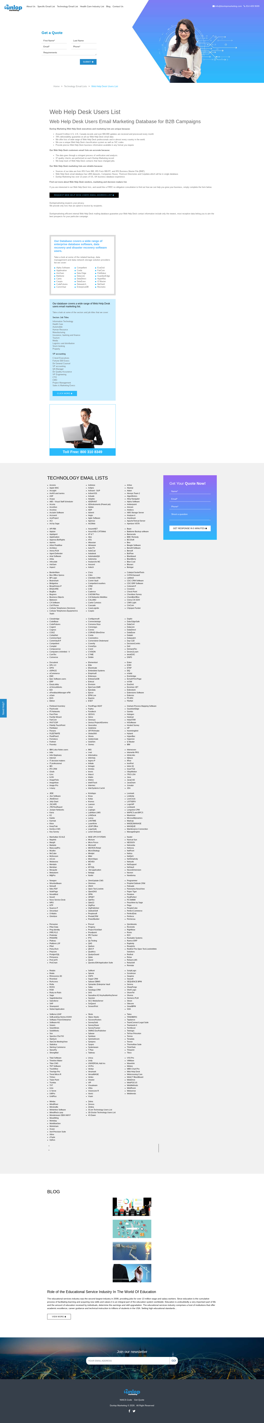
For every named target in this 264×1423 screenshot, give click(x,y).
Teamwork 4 (132, 1025)
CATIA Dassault (133, 575)
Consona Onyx (94, 624)
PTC (90, 938)
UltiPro (52, 1094)
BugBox (53, 592)
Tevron (130, 1042)
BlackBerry (131, 559)
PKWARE (53, 938)
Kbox (52, 823)
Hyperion (131, 739)
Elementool (93, 662)
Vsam (90, 1096)
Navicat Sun (132, 840)
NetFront (130, 851)
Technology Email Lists (75, 86)
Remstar (130, 965)
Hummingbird (132, 731)
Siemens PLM (133, 998)
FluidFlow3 (54, 736)
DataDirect (81, 279)
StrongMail (54, 1053)
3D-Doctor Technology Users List (102, 1112)
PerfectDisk (131, 914)
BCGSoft (130, 540)
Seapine (130, 976)
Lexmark (130, 793)
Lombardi (131, 807)
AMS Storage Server (135, 513)
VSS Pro (130, 1058)
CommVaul (61, 287)
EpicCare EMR (94, 687)
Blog (108, 6)
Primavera (54, 957)
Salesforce (54, 1001)
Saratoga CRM (94, 990)
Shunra (130, 995)
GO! (174, 1360)
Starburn (53, 1039)
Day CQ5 (131, 641)
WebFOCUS (132, 1083)
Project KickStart (95, 930)
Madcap (130, 821)
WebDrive (131, 1080)
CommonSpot (55, 638)
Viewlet (91, 1080)
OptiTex (91, 900)
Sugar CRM (93, 979)
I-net (90, 752)
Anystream (131, 518)
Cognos (53, 630)
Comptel (53, 646)
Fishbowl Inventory (57, 706)
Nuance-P (54, 908)
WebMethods (132, 1085)
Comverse (54, 657)
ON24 (90, 886)
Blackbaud (131, 556)
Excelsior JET (132, 687)
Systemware (93, 1047)
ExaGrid (101, 268)
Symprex (91, 1042)
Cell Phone (54, 605)
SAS (90, 993)
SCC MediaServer (95, 1001)
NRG (52, 903)
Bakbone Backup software (138, 531)
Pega (129, 905)
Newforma (131, 875)
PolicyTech (54, 949)
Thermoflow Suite (134, 1044)
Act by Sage (54, 524)
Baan (129, 529)
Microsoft (92, 845)
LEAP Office (93, 826)
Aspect (52, 567)
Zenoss (91, 1104)
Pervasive (54, 924)
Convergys (92, 627)
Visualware (92, 1085)
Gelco (90, 717)
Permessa (131, 919)
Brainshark (54, 581)
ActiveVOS (92, 493)
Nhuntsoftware (56, 883)
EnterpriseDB (83, 287)
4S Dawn (92, 1115)
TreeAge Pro (55, 1072)
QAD (90, 943)
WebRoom (131, 1088)
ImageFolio (54, 780)
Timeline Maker (56, 1061)
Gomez (91, 744)
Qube (90, 957)
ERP (51, 682)
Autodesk (92, 553)
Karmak (53, 821)
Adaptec (91, 499)
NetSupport (131, 864)
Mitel (90, 856)
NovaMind (54, 894)
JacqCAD (131, 780)
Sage (52, 995)
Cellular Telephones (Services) (62, 608)
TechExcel (131, 1028)
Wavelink (131, 1063)
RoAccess (54, 982)
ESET (90, 701)
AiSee (129, 485)
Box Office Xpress (57, 575)
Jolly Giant (54, 802)
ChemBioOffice (133, 597)
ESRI (129, 665)
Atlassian (92, 542)
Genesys (91, 720)
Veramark (92, 1072)
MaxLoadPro (55, 848)
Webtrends (131, 1094)
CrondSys (92, 646)
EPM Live (92, 695)
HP (128, 728)
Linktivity (130, 796)
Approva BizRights (57, 540)
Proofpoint (92, 932)
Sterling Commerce (58, 1047)
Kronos (91, 802)
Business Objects (57, 597)
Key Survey (54, 832)
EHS (51, 698)
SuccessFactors (94, 1020)
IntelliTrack (92, 783)
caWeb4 (130, 578)
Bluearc (130, 564)
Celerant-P (131, 586)
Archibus (53, 548)
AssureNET (93, 529)
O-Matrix (53, 914)
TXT (51, 1085)
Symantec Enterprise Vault (99, 984)
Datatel (130, 635)
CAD (90, 589)
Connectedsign (94, 621)
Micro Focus (93, 842)
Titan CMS (54, 1063)
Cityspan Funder (134, 608)
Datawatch (81, 284)
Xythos (52, 1140)
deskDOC (131, 654)
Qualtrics (91, 952)
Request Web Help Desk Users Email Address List (83, 195)
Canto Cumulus (94, 603)
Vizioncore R (93, 1091)
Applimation (61, 270)
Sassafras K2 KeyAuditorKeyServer (102, 995)
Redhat (130, 954)
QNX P (91, 949)
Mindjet (91, 853)
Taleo (129, 1014)
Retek (52, 973)
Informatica (92, 755)
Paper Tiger (132, 892)
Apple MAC (54, 488)
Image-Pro (54, 785)
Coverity (91, 643)
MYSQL (91, 867)
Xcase (52, 1129)
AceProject (54, 518)
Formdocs (54, 739)
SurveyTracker (94, 1028)
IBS (51, 766)
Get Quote (139, 1400)
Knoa (90, 796)
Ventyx (91, 1069)
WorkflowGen (55, 1123)
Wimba (52, 1101)
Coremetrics (93, 638)
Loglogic (91, 810)
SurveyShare (93, 1025)
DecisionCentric (133, 643)
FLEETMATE (55, 733)
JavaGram (131, 783)
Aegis (90, 515)
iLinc (51, 774)
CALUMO (92, 600)
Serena (130, 984)
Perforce (130, 916)
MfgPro (52, 875)
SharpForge (132, 987)
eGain (52, 695)
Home (56, 86)
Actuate (91, 496)
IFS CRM (53, 769)
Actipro (91, 488)
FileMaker (101, 273)
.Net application (94, 870)
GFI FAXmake (93, 731)
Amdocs (130, 510)
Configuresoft (93, 619)
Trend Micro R (55, 1074)
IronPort (130, 763)
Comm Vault (93, 581)
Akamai (130, 488)
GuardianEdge (103, 276)
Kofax (90, 799)
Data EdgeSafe (133, 621)
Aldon (129, 491)
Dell (128, 646)
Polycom (53, 952)
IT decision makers (57, 761)
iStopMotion (132, 772)
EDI (51, 690)
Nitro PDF (54, 889)
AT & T (91, 534)
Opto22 (91, 903)
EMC (52, 676)
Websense (131, 1091)
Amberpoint (132, 504)
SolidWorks (54, 1031)
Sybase (91, 1033)
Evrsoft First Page (134, 679)
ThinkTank (131, 1047)
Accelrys (53, 510)
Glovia (91, 736)
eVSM (129, 682)
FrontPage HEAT (95, 706)
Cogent (53, 627)
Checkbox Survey (134, 594)
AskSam (60, 273)
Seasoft (130, 979)
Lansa (90, 818)
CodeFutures (62, 284)
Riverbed (53, 979)
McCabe (53, 853)
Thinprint (130, 1050)
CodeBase (54, 621)
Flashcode (54, 709)
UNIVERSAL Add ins (96, 1063)
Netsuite (130, 862)
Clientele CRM (94, 578)
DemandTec (132, 649)
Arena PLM (54, 551)
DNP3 (129, 657)
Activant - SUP (94, 491)
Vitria (90, 1088)
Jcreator (130, 785)
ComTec (53, 654)
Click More (64, 393)
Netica (129, 853)
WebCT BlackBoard (135, 1077)
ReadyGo (131, 946)
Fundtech (92, 712)
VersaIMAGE (93, 1074)
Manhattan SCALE (57, 837)
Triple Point (54, 1080)
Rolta (52, 984)
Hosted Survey (133, 725)
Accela (52, 504)
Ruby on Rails (55, 993)
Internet (53, 758)
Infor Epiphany (56, 755)
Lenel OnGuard (94, 832)
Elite (90, 665)
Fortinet (53, 742)
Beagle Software (134, 545)
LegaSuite (92, 829)
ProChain (53, 963)
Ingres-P (91, 761)
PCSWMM (131, 900)
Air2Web (91, 524)
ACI (51, 521)
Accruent (53, 515)
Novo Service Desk (57, 900)
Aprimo (52, 542)
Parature (130, 894)
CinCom (130, 605)
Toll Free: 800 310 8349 (82, 452)
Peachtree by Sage (135, 903)
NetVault (101, 284)
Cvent (90, 649)
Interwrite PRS (133, 752)
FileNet (130, 701)
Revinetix (101, 287)
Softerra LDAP (55, 1014)
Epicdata (91, 690)
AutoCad (91, 551)
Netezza (130, 848)
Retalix (52, 971)
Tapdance (131, 1020)
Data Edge (81, 273)
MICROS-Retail (94, 848)
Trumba (53, 1083)
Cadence (92, 592)
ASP (51, 496)
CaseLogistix (93, 608)
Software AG (55, 1022)
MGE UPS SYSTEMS (97, 837)
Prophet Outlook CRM (136, 883)
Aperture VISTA (133, 524)
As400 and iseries (57, 493)
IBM (128, 744)
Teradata (130, 1039)
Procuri (91, 924)
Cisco (90, 572)
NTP (51, 905)
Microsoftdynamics (134, 818)
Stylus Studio (93, 1017)
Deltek (91, 657)
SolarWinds (54, 1028)
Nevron (130, 873)
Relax (129, 957)
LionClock (131, 799)
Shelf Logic (131, 990)
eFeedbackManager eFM (60, 693)
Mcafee (53, 851)
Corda (79, 270)
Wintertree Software (58, 1110)
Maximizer (131, 815)
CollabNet (54, 635)
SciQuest (92, 1004)
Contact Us (118, 6)
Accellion (53, 507)
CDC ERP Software (135, 583)
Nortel (90, 875)
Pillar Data (54, 927)
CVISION (92, 652)
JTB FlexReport (56, 807)
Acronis (53, 485)
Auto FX (91, 548)
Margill (52, 842)
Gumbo (130, 712)
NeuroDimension (134, 870)
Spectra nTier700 (57, 1036)
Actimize (91, 485)
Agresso (91, 521)
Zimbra (91, 1107)
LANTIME (92, 821)
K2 (51, 815)
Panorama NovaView (136, 889)
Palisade (130, 886)
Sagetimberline (56, 998)
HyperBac (101, 279)
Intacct (91, 774)
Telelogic (130, 1031)
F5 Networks (55, 712)
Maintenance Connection (137, 829)
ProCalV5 (54, 960)
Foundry (53, 744)
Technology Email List (67, 6)
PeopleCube (132, 908)
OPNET (91, 897)
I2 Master (101, 281)
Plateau (53, 941)
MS (89, 864)
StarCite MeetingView (59, 1042)
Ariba (52, 559)
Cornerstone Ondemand (98, 641)
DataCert (130, 624)
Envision (91, 684)
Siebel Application (57, 1009)
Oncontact (54, 911)
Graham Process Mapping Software (141, 706)
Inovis (90, 772)
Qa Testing (92, 941)
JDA (128, 788)
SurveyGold (93, 1022)
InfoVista (91, 758)
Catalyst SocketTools (135, 572)
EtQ (128, 671)
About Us (30, 6)
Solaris (52, 1025)
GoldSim (91, 742)
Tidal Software (55, 1058)
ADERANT (92, 502)
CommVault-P (55, 641)
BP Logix (53, 578)
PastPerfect (131, 897)
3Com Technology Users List (100, 1110)
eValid (129, 673)
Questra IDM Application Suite (100, 963)
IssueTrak (131, 769)
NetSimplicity (132, 859)
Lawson (91, 804)
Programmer (132, 881)
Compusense (55, 649)
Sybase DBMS (94, 982)
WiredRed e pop (56, 1112)
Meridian (53, 867)
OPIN (90, 894)
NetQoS (130, 856)
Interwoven (131, 750)
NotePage (54, 892)
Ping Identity (55, 930)
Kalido (52, 818)
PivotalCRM (93, 916)
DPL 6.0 (53, 665)
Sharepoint (54, 1006)
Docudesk (54, 662)
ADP (90, 510)
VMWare (130, 1061)
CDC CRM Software (135, 581)
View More (58, 1317)
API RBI (53, 529)
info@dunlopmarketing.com (228, 6)
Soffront (91, 971)
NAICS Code (126, 1400)
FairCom (101, 270)
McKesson (54, 856)
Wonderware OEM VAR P (60, 1115)
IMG (90, 750)
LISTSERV (131, 802)
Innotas (91, 769)
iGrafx (52, 772)
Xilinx (52, 1134)
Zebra (90, 1101)
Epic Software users (58, 679)
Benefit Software (134, 548)
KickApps (92, 793)
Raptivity (130, 943)
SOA (129, 1009)
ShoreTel (130, 993)
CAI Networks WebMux (97, 597)
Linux (90, 807)
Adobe (91, 507)
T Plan (91, 1050)
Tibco (129, 1053)
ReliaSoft (131, 963)
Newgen (53, 881)
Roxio (129, 932)
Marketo (53, 845)
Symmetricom (93, 1039)
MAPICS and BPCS (135, 813)
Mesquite (53, 870)
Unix (51, 1088)
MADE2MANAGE (134, 823)
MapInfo (53, 840)
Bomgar (130, 567)
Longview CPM (133, 810)
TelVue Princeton (134, 1033)
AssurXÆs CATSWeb (97, 531)
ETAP (129, 668)
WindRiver (54, 1104)
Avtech (91, 567)
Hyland (130, 733)
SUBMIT (87, 62)
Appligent (53, 534)
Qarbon (91, 946)
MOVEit (91, 862)
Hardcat (130, 717)
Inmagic (91, 766)
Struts (90, 1014)
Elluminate (92, 668)
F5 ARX (130, 698)
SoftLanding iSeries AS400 (61, 1017)
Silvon (129, 1001)
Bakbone (60, 276)
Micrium (91, 840)
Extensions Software (135, 693)
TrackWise (54, 1069)
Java (129, 777)
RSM (52, 990)
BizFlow (130, 553)
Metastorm (54, 873)
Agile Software (94, 518)
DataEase (81, 281)
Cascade (92, 605)
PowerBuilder (93, 919)
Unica (90, 1058)
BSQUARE (54, 589)
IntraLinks (131, 755)
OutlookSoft (93, 911)
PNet (52, 946)
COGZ (52, 632)
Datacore (81, 276)
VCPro (91, 1066)
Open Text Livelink (95, 889)
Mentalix (53, 864)
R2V (129, 935)
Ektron (52, 701)
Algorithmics (132, 496)
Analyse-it (131, 515)
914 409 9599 (252, 6)
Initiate (91, 763)
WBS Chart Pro (133, 1069)
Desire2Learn (132, 652)
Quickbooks (132, 924)
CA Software (55, 603)
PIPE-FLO (54, 932)
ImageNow (54, 783)
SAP (51, 1004)
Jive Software (55, 796)
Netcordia (131, 845)
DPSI (52, 668)
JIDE (51, 793)
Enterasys (92, 676)
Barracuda (131, 534)
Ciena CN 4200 (133, 600)
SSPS (90, 976)
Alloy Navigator (133, 499)
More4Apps (93, 859)
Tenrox (130, 1036)
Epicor (91, 693)
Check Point (132, 592)
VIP (89, 1083)
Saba (90, 987)
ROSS (52, 987)
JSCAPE (53, 804)
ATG (90, 540)
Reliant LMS (132, 960)
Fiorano (53, 731)
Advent (91, 513)
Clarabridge (54, 619)
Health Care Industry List (92, 6)
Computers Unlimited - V (60, 652)
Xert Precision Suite (58, 1132)
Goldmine (92, 728)
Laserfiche (92, 823)
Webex (130, 1066)
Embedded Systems (96, 671)
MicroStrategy (94, 851)
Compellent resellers (96, 583)
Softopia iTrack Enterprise (60, 1020)
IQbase (130, 758)
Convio (91, 630)
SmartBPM (131, 1006)
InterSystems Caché (96, 788)
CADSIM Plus (93, 594)
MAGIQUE (131, 826)
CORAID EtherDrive (96, 632)
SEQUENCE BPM (134, 982)
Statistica (53, 1044)
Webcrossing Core (134, 1074)
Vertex (90, 1077)
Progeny (91, 927)
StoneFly (53, 1050)
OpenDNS (92, 892)
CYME (91, 654)
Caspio (59, 281)
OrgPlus (91, 905)
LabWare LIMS (94, 813)
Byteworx (53, 600)
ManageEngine (133, 832)
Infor (51, 752)
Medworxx (54, 862)
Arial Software (55, 556)
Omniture (53, 916)
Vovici (90, 1094)
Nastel (129, 837)
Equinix (91, 698)
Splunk (91, 973)
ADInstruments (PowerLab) (99, 504)
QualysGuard (93, 954)
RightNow (131, 930)
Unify (90, 1061)
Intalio (90, 777)
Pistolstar (53, 935)
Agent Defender (56, 553)
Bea (128, 542)
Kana (52, 813)
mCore (52, 859)
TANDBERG (132, 1017)
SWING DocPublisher (97, 1031)
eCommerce (55, 673)
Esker (129, 662)
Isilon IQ (130, 766)
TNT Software (55, 1066)
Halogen (130, 714)
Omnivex (91, 883)
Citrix (90, 575)
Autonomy (92, 559)
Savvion (91, 998)
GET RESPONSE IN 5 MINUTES (189, 528)
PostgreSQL (55, 954)
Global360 (92, 733)
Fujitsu (91, 709)
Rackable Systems (134, 938)
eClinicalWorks (56, 687)
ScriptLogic (131, 971)
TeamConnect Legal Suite (137, 1022)
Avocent (91, 564)
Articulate (53, 562)
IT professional (56, 763)
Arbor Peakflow (56, 545)
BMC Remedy (133, 537)
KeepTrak (54, 826)
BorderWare (55, 572)
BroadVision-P (56, 586)
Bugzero (53, 594)
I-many (52, 788)
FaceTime (54, 714)
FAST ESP (54, 722)
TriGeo (52, 1077)
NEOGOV (131, 842)
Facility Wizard (56, 717)
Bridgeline (54, 583)
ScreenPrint (93, 1006)
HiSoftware (131, 722)
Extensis (130, 695)
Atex (90, 537)
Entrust (91, 682)
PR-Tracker (93, 935)
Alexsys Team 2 (133, 493)
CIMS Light (131, 603)
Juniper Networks (57, 810)
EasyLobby (54, 684)
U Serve (53, 1091)
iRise (129, 761)
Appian (52, 531)
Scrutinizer (131, 973)
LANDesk (92, 815)
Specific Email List (46, 6)
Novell (52, 897)
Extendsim (131, 690)
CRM (90, 586)
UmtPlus (53, 1096)
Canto (59, 279)
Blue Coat (131, 562)
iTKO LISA (131, 774)
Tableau (91, 1053)
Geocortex (92, 725)
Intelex (91, 780)
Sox (51, 1033)
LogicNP (130, 804)
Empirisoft (92, 673)
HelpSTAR (131, 720)
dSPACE (53, 671)
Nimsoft (53, 886)
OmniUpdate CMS (95, 881)
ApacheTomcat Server (136, 521)
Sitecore (130, 1004)
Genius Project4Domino (98, 722)
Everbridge (131, 676)
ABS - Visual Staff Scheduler (61, 502)
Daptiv (129, 619)
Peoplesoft (92, 914)
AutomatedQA (94, 556)
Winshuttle (54, 1107)
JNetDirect (54, 799)
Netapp (91, 873)
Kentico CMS (55, 829)
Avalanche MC (94, 562)
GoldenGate (93, 739)
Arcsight (53, 491)
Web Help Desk (133, 1072)
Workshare (54, 1126)
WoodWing (54, 1118)
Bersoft (130, 551)
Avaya (52, 499)
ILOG (52, 777)
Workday (53, 1121)
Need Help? (3, 708)
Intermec (91, 785)
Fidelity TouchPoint (57, 725)
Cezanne (131, 589)
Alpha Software (63, 268)
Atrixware (92, 545)
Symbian (91, 1036)
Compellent (82, 268)
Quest (90, 960)
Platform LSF (55, 943)
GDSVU (91, 714)
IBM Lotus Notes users (59, 750)
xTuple (52, 1137)
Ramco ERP (132, 941)
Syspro (91, 1044)
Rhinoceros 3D (56, 976)
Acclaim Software (57, 513)
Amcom (130, 507)
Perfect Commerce (134, 911)
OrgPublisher (93, 908)
